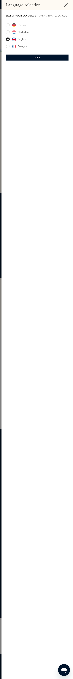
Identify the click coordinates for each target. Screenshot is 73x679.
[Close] (66, 5)
